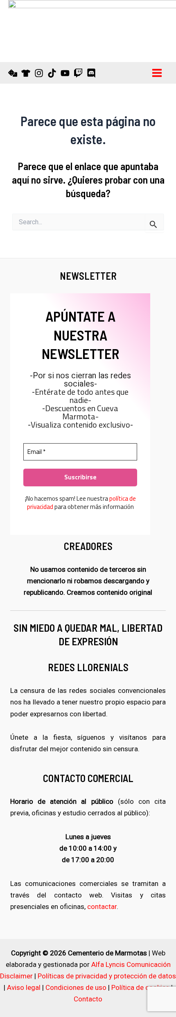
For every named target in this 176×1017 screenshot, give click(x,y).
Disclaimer (16, 976)
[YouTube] (65, 73)
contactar (102, 906)
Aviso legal (24, 987)
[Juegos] (12, 73)
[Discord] (91, 73)
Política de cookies (140, 987)
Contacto (88, 999)
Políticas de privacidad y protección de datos (107, 976)
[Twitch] (78, 73)
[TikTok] (51, 73)
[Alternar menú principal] (157, 73)
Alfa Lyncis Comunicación (131, 964)
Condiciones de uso (75, 987)
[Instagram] (38, 73)
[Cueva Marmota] (25, 73)
